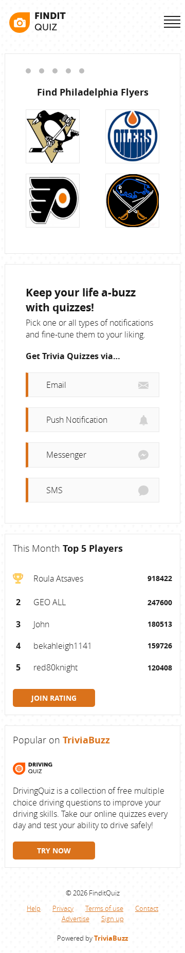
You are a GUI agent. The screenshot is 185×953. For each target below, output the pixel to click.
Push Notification (76, 419)
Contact (146, 908)
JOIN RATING (54, 698)
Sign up (112, 918)
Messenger (66, 454)
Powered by (92, 938)
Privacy (62, 908)
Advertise (75, 918)
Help (34, 908)
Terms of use (104, 908)
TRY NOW (54, 850)
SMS (54, 490)
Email (56, 384)
